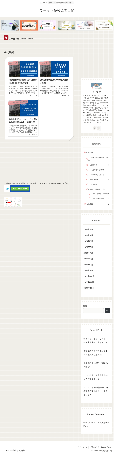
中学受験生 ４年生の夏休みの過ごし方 (95, 365)
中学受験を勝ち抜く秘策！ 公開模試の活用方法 (95, 353)
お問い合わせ (94, 447)
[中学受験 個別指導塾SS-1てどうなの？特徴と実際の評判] (47, 25)
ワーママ (96, 92)
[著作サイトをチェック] (94, 128)
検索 (85, 306)
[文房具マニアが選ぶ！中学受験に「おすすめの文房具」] (66, 25)
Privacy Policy (106, 447)
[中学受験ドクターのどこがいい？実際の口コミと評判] (85, 25)
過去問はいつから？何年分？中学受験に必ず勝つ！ (95, 341)
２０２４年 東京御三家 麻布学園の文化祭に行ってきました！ (95, 391)
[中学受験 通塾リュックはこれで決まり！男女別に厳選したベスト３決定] (29, 25)
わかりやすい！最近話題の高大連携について (95, 377)
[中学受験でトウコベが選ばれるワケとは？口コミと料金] (10, 25)
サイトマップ (82, 447)
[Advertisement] (39, 162)
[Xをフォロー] (98, 128)
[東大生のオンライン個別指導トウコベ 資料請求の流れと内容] (104, 25)
